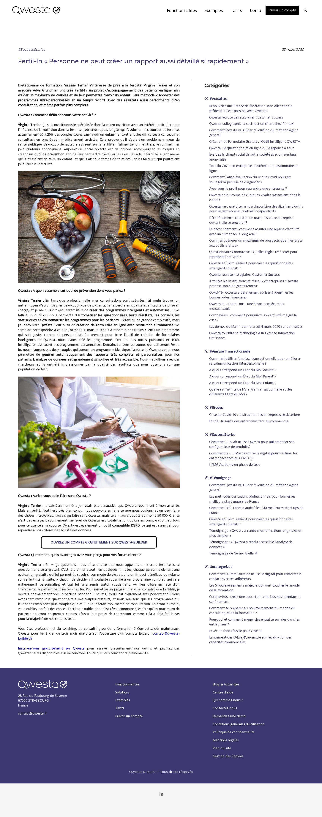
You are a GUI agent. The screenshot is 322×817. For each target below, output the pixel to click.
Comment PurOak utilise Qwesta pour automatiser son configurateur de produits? (252, 444)
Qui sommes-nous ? (228, 700)
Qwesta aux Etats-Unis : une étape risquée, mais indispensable (246, 306)
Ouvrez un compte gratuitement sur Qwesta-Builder (99, 542)
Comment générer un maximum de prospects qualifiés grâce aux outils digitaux (256, 242)
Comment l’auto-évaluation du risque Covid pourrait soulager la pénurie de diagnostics (250, 179)
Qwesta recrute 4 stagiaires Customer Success (244, 274)
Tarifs (119, 708)
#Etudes (216, 407)
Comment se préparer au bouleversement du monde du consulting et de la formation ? (252, 610)
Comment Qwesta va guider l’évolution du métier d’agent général (253, 132)
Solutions (122, 692)
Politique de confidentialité (234, 732)
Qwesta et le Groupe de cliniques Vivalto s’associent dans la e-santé (255, 197)
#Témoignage (220, 477)
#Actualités (218, 98)
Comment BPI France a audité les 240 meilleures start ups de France (256, 510)
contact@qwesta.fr (32, 713)
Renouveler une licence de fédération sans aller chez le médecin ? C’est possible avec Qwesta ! (250, 108)
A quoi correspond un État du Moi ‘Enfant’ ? (243, 382)
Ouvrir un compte (129, 716)
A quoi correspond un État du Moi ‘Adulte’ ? (242, 370)
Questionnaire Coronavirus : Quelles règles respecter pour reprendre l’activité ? (253, 254)
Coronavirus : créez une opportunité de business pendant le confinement (255, 599)
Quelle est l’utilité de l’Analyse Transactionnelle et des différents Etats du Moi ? (250, 391)
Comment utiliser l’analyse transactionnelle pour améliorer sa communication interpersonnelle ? (254, 361)
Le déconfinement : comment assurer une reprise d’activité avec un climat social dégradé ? (254, 231)
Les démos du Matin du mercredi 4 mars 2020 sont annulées (256, 326)
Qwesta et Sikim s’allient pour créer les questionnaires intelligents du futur (251, 265)
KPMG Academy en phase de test (234, 464)
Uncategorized (221, 566)
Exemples (122, 700)
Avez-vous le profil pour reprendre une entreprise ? (248, 188)
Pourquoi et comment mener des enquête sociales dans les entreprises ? (254, 621)
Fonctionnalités (127, 684)
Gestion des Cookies (228, 756)
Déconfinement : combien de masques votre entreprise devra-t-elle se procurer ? (251, 220)
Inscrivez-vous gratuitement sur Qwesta (51, 648)
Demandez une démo (229, 716)
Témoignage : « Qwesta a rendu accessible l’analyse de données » (251, 544)
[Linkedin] (161, 794)
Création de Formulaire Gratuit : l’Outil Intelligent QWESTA (254, 141)
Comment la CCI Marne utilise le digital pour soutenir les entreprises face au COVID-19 (253, 455)
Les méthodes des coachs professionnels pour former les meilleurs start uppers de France (252, 498)
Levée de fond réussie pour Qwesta (236, 630)
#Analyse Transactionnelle (229, 351)
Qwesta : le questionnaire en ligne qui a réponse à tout (251, 148)
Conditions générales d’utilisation (239, 724)
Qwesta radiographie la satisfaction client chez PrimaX (251, 123)
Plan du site (222, 748)
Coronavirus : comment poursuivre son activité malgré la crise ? (253, 317)
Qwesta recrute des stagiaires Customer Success (246, 117)
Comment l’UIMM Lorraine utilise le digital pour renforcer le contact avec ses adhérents (255, 576)
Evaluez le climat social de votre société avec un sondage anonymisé (252, 156)
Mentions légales (226, 740)
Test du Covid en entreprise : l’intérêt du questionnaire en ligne (254, 168)
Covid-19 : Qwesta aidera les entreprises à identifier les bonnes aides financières (251, 294)
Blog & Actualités (226, 684)
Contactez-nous (225, 708)
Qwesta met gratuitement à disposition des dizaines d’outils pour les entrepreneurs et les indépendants (256, 208)
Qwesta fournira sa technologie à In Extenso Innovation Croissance (252, 335)
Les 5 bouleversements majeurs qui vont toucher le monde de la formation (254, 587)
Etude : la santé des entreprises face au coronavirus (248, 421)
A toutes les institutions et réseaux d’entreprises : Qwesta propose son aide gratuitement (253, 283)
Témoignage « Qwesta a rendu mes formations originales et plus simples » (255, 533)
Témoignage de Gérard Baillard (233, 553)
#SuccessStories (31, 49)
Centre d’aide (223, 692)
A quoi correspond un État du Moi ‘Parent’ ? (242, 376)
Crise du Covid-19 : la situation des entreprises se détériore (254, 414)
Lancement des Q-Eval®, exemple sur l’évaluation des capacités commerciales (250, 639)
